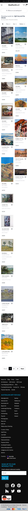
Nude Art (3, 411)
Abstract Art (4, 400)
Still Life (3, 423)
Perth (15, 411)
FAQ (16, 384)
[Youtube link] (20, 493)
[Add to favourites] (12, 46)
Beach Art (3, 406)
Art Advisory (4, 382)
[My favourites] (24, 5)
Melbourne (17, 400)
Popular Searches (5, 389)
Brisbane (16, 406)
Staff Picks (3, 432)
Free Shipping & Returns (7, 384)
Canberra (16, 408)
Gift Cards (19, 382)
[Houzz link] (8, 493)
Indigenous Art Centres (7, 450)
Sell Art (3, 452)
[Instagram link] (8, 487)
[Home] (14, 5)
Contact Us (16, 387)
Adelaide (16, 403)
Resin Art (3, 421)
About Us (3, 379)
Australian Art (4, 403)
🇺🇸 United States (11, 458)
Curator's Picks (5, 429)
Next (22, 369)
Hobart (16, 416)
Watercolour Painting (6, 426)
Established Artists (6, 437)
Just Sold (3, 434)
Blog (9, 379)
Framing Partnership (6, 387)
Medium (21, 24)
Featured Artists (5, 439)
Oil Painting (4, 413)
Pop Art (3, 416)
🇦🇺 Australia (10, 456)
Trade (17, 379)
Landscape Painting (6, 408)
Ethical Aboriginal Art (6, 447)
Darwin (16, 413)
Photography (4, 418)
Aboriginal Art (4, 398)
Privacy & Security (12, 507)
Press (12, 379)
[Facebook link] (14, 487)
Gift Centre (12, 382)
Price (7, 24)
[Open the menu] (1, 5)
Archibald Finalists (6, 445)
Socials (13, 389)
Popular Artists (5, 442)
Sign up (5, 478)
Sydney (16, 398)
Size (14, 24)
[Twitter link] (14, 493)
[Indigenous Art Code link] (14, 498)
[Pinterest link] (20, 487)
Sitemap (23, 387)
